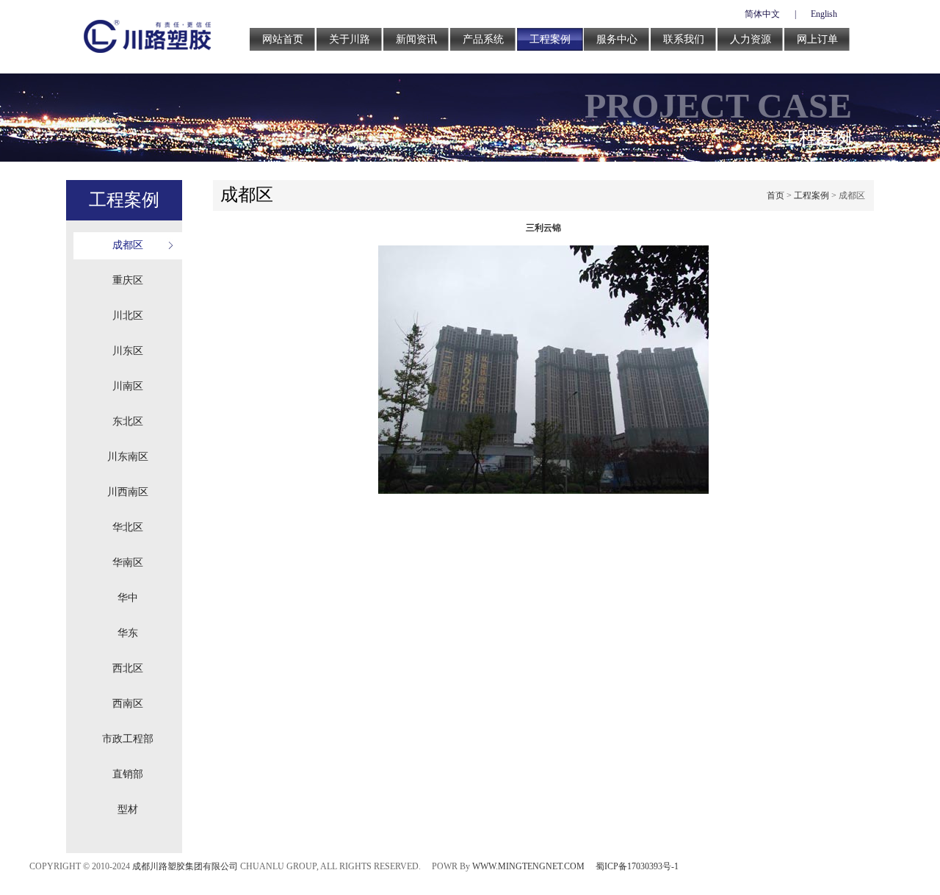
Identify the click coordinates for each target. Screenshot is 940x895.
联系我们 (683, 39)
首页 (775, 195)
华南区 (127, 562)
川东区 (127, 350)
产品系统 (483, 39)
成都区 (127, 245)
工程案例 (550, 39)
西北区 (127, 668)
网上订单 (817, 39)
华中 (128, 597)
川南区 (127, 386)
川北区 (127, 315)
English (824, 14)
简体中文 (762, 14)
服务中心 (616, 39)
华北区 (127, 527)
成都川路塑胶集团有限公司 (185, 866)
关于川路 (349, 39)
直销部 (127, 774)
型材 (128, 809)
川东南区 (127, 456)
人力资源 (750, 39)
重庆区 (127, 280)
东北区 (127, 421)
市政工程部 (127, 738)
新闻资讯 (416, 39)
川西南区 (127, 491)
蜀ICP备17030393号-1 (637, 866)
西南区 (127, 703)
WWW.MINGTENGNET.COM (528, 866)
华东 (128, 633)
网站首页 (282, 39)
